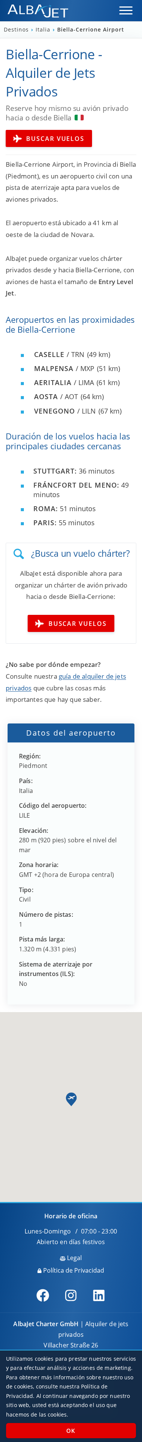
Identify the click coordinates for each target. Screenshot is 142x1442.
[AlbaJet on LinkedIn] (98, 1295)
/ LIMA (64, 382)
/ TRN (59, 354)
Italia (44, 29)
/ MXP (64, 368)
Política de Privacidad (73, 1270)
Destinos (17, 29)
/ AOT (56, 396)
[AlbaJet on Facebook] (42, 1295)
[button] (125, 10)
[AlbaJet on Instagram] (70, 1295)
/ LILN (65, 410)
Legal (74, 1258)
